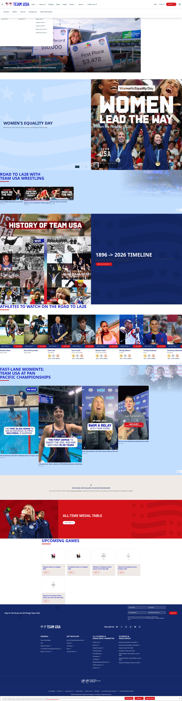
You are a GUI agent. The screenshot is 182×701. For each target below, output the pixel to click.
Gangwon (41, 22)
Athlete (46, 646)
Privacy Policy (147, 616)
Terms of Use (155, 616)
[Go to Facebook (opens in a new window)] (117, 627)
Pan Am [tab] (22, 12)
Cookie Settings (129, 698)
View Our (104, 264)
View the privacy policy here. (52, 699)
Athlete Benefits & (101, 662)
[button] (105, 164)
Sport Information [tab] (46, 12)
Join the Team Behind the (76, 640)
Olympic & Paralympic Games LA (130, 662)
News (58, 4)
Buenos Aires (42, 29)
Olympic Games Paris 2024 (126, 648)
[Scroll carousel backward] (177, 210)
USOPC (98, 665)
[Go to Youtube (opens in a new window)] (135, 627)
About (96, 645)
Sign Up (173, 613)
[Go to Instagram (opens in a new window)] (126, 627)
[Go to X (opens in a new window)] (121, 627)
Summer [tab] (6, 12)
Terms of (161, 618)
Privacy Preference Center (127, 691)
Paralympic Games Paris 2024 (127, 651)
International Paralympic (129, 645)
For (96, 659)
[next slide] (86, 166)
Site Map (97, 691)
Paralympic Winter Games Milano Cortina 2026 (130, 659)
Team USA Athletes (46, 640)
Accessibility (51, 691)
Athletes (51, 4)
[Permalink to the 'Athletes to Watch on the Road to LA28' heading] (87, 306)
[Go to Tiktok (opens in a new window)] (130, 627)
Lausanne (41, 26)
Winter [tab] (15, 12)
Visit (155, 4)
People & (98, 648)
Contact (96, 668)
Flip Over (19, 346)
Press (97, 653)
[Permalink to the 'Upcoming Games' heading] (80, 540)
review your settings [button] (75, 491)
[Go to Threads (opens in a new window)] (139, 627)
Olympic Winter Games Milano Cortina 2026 (129, 654)
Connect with (72, 651)
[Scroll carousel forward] (180, 210)
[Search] (179, 4)
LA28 (33, 4)
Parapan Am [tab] (33, 12)
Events (72, 4)
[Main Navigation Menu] (2, 4)
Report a (46, 651)
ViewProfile (5, 347)
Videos (65, 4)
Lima (5, 19)
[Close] (179, 698)
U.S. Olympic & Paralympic (51, 649)
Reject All (139, 698)
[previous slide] (82, 166)
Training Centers (97, 651)
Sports (81, 4)
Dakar (40, 19)
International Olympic (128, 642)
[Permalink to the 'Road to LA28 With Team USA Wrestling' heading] (45, 178)
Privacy (152, 618)
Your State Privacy (109, 691)
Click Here (67, 522)
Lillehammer (42, 32)
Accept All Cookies (150, 698)
